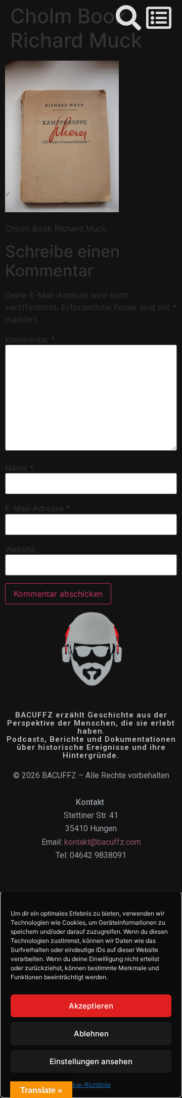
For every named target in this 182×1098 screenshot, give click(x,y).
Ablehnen (91, 1033)
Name (19, 468)
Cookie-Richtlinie (86, 1084)
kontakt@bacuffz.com (102, 842)
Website (20, 549)
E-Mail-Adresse (37, 508)
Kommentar (30, 340)
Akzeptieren (91, 1006)
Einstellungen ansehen (91, 1061)
